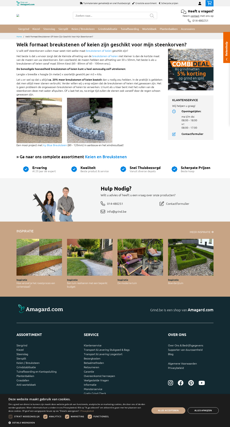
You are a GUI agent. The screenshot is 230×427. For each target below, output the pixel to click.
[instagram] (170, 382)
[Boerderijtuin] (190, 257)
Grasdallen (23, 380)
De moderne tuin (127, 283)
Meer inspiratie (200, 232)
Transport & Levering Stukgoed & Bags (107, 349)
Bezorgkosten (92, 358)
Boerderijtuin (175, 283)
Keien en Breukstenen (106, 156)
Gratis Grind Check (95, 393)
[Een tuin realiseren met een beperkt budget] (89, 257)
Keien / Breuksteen (28, 363)
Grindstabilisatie (26, 367)
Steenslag (22, 354)
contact (195, 15)
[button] (77, 423)
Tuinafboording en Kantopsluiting (37, 371)
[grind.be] (18, 15)
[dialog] (115, 410)
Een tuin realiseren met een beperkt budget (87, 284)
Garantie (89, 371)
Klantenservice (93, 345)
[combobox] (110, 15)
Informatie (90, 384)
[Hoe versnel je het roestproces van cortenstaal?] (39, 257)
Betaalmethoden (94, 363)
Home (19, 36)
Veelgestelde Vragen (96, 380)
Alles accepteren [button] (168, 410)
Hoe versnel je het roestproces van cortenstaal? (36, 284)
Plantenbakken (25, 376)
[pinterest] (191, 382)
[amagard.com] (64, 309)
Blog (170, 354)
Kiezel (20, 349)
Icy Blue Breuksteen (55, 145)
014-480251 (200, 21)
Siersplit (21, 358)
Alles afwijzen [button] (203, 410)
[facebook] (181, 382)
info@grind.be (116, 211)
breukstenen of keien (99, 50)
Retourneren (91, 367)
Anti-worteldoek (26, 384)
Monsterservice (93, 389)
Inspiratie (22, 279)
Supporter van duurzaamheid (185, 349)
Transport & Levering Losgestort (103, 354)
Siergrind (22, 345)
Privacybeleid (176, 368)
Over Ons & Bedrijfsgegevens (185, 345)
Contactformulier (192, 134)
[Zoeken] (152, 15)
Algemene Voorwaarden (182, 363)
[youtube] (202, 382)
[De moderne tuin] (140, 257)
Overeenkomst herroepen (99, 376)
